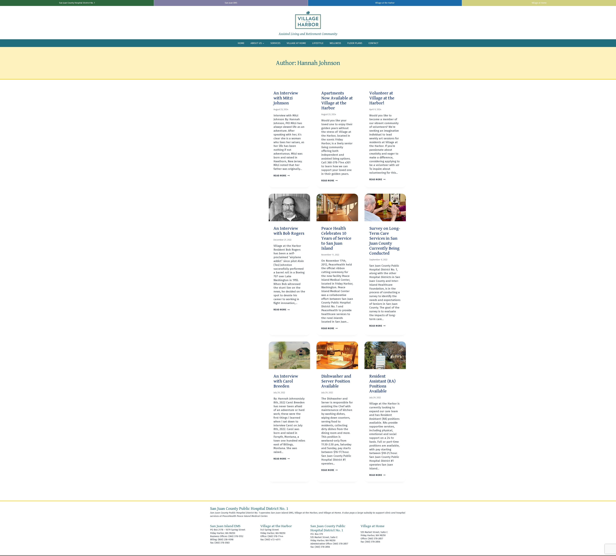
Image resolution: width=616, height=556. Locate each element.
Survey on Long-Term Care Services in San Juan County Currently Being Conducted (384, 241)
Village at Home (539, 3)
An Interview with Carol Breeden (286, 381)
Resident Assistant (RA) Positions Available (382, 384)
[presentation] (289, 207)
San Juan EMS (231, 3)
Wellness (335, 43)
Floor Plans (354, 43)
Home (241, 43)
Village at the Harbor (385, 3)
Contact (373, 43)
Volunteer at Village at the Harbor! (381, 98)
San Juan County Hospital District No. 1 (77, 3)
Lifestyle (317, 43)
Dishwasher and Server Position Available (336, 381)
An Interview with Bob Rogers (289, 231)
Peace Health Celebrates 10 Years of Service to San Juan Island (336, 238)
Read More (282, 175)
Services (275, 43)
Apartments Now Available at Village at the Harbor (337, 101)
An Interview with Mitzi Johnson (286, 98)
